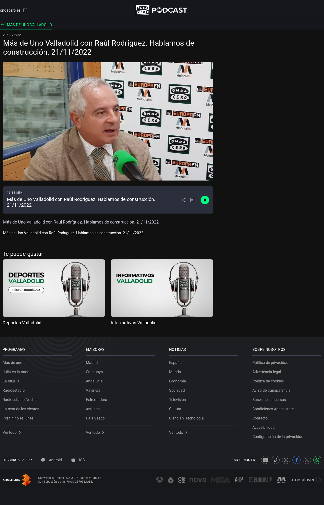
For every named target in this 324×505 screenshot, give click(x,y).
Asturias (93, 409)
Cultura (175, 409)
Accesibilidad (263, 427)
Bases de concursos (269, 399)
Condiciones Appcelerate (273, 409)
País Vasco (95, 418)
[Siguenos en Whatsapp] (317, 460)
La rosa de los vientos (21, 409)
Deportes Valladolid (22, 322)
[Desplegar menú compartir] (183, 200)
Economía (177, 381)
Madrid (92, 362)
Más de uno (12, 362)
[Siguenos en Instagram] (286, 460)
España (175, 362)
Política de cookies (268, 381)
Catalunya (94, 372)
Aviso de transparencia (271, 390)
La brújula (11, 381)
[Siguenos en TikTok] (276, 460)
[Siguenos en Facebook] (296, 460)
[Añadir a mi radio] (192, 200)
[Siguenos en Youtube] (265, 460)
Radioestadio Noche (19, 399)
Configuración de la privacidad (277, 436)
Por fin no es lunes (18, 418)
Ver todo (10, 432)
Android (55, 460)
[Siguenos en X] (307, 460)
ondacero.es (10, 10)
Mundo (175, 372)
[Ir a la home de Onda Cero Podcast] (162, 10)
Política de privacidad (270, 362)
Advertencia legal (266, 372)
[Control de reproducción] (205, 200)
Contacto (260, 418)
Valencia (93, 390)
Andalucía (94, 381)
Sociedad (177, 390)
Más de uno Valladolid (29, 25)
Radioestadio (14, 390)
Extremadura (96, 399)
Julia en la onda (16, 372)
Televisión (177, 399)
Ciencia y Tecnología (186, 418)
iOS (81, 460)
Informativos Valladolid (134, 322)
